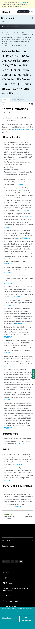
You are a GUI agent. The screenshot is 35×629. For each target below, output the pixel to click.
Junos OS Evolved (18, 100)
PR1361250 (18, 184)
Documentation (8, 18)
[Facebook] (4, 562)
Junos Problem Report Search (23, 129)
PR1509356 (25, 210)
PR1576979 (8, 480)
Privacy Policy (6, 618)
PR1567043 (19, 323)
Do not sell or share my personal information (15, 590)
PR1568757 (8, 428)
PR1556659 (8, 272)
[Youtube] (21, 562)
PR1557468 (8, 283)
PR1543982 (26, 238)
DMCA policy (8, 583)
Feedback (6, 596)
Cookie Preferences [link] (10, 606)
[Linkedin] (16, 562)
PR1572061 (8, 353)
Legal (5, 578)
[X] (8, 562)
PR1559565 (17, 297)
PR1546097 (8, 264)
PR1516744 (28, 216)
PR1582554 (8, 400)
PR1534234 (8, 227)
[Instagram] (12, 562)
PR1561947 (13, 305)
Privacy (6, 573)
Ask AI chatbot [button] (22, 2)
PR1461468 (20, 464)
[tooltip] (30, 104)
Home (4, 33)
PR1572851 (8, 366)
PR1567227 (8, 337)
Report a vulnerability (11, 601)
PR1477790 (17, 507)
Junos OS (6, 100)
